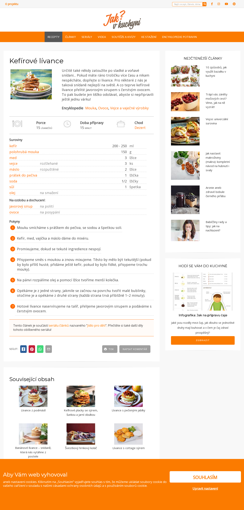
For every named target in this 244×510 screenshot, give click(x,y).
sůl (11, 187)
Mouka (90, 108)
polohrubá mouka (24, 151)
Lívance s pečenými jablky (128, 410)
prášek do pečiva (23, 175)
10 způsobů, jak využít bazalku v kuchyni (216, 71)
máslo (14, 169)
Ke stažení (149, 36)
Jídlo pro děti (96, 325)
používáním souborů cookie (127, 486)
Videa (102, 36)
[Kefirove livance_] (31, 99)
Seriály (87, 36)
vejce (13, 163)
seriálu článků (59, 325)
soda (13, 181)
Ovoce (103, 108)
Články (70, 36)
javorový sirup (21, 206)
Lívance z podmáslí (33, 410)
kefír (13, 146)
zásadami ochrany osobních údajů (77, 486)
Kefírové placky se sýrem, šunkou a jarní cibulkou (81, 412)
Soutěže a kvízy (124, 36)
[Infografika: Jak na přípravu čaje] (203, 291)
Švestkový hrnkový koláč (81, 448)
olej (12, 192)
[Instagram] (219, 4)
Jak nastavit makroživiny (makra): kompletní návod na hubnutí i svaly (218, 161)
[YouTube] (226, 4)
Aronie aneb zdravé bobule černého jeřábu (216, 192)
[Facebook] (212, 4)
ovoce (14, 212)
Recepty (53, 36)
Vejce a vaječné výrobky (129, 108)
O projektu (11, 4)
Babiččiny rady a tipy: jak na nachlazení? (216, 226)
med (13, 157)
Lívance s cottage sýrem (128, 448)
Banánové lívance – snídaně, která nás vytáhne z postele (33, 452)
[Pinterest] (234, 4)
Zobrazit (203, 340)
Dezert (140, 127)
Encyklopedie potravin (179, 36)
